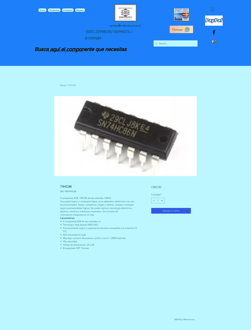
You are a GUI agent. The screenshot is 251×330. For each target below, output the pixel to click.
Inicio (63, 85)
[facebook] (214, 32)
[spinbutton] (157, 200)
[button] (212, 9)
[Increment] (162, 200)
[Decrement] (154, 200)
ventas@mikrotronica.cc (125, 25)
